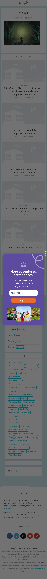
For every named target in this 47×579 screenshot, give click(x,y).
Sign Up (23, 300)
